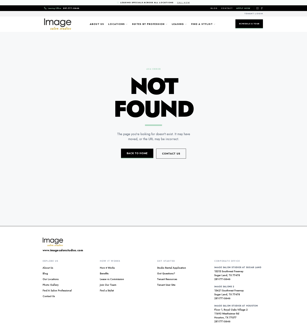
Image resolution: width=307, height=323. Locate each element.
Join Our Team (108, 285)
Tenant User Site (166, 285)
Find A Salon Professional (57, 290)
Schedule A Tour (249, 23)
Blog (214, 8)
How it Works (107, 268)
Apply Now (243, 8)
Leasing (178, 24)
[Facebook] (261, 8)
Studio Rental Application (171, 268)
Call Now (183, 2)
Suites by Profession (148, 24)
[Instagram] (257, 8)
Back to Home (137, 153)
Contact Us (171, 153)
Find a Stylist (202, 24)
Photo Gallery (51, 285)
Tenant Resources (167, 279)
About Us (97, 24)
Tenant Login (253, 13)
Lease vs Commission (112, 279)
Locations (116, 24)
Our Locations (51, 279)
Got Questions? (166, 273)
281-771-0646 (222, 279)
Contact (227, 8)
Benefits (104, 273)
